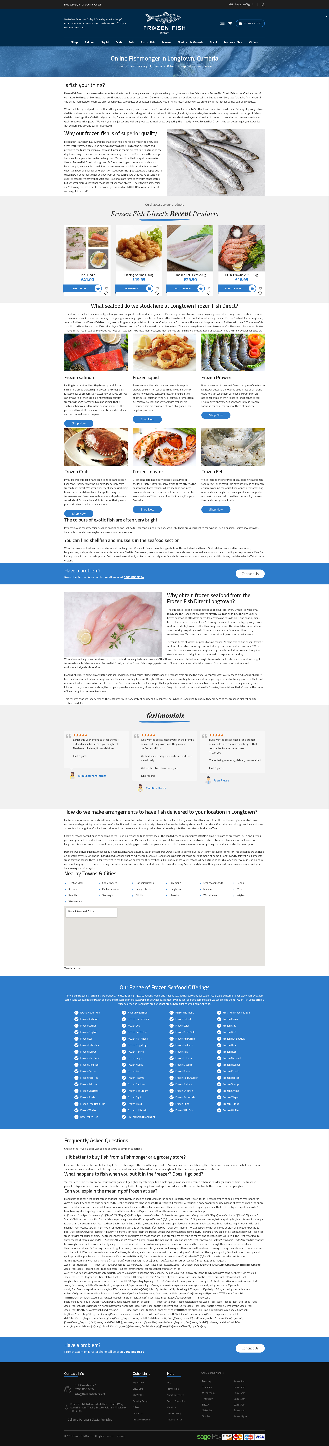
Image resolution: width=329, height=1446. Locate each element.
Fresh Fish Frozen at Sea (236, 1012)
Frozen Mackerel (232, 1058)
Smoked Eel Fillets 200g (190, 275)
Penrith (73, 895)
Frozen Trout (135, 1103)
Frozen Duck (229, 1032)
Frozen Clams (230, 1019)
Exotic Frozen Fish (90, 1012)
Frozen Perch (135, 1071)
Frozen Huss (229, 1051)
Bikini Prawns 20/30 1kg (241, 275)
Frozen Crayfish (88, 1032)
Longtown (175, 889)
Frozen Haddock (184, 1045)
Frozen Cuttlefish (137, 1032)
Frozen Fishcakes (89, 1045)
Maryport (208, 889)
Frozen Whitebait (137, 1110)
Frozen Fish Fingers (138, 1038)
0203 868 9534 (134, 187)
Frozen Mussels (183, 1064)
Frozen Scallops (183, 1084)
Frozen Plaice (182, 1071)
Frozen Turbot (231, 1103)
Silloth (139, 895)
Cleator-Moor (76, 882)
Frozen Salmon (88, 1084)
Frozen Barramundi (138, 1019)
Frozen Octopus (231, 1064)
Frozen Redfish (231, 1077)
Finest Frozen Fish (138, 1012)
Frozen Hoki (181, 1051)
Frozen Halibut (88, 1051)
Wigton (241, 895)
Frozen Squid (135, 1097)
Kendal (240, 882)
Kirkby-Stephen (144, 889)
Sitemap (120, 1436)
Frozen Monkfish (89, 1064)
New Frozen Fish (89, 1116)
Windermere (75, 901)
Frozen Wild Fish (184, 1110)
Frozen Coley (182, 1025)
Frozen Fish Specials (234, 1038)
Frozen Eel (86, 1038)
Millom (240, 889)
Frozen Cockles (88, 1025)
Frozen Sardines (136, 1084)
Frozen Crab (229, 1025)
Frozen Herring (136, 1051)
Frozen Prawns (136, 1077)
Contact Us (250, 573)
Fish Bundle (87, 275)
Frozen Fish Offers (185, 1038)
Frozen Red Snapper (186, 1077)
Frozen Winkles (231, 1110)
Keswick (73, 889)
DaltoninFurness (145, 882)
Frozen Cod (134, 1025)
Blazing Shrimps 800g (138, 275)
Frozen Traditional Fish (92, 1103)
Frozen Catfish (183, 1019)
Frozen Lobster (183, 1058)
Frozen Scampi (231, 1084)
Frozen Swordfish (185, 1097)
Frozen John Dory (89, 1058)
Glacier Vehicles (102, 1419)
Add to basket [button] (182, 288)
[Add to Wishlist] (106, 290)
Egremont (175, 882)
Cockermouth (109, 882)
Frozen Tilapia (231, 1097)
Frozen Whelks (88, 1110)
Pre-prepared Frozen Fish (142, 1116)
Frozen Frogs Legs (138, 1045)
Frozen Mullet (135, 1064)
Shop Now (79, 423)
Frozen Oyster (88, 1071)
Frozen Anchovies (89, 1019)
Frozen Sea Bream (138, 1090)
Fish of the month (185, 1012)
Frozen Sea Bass (89, 1090)
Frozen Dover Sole (185, 1032)
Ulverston (175, 895)
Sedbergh (107, 895)
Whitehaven (210, 895)
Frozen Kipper (135, 1058)
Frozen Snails (87, 1097)
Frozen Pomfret (89, 1077)
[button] (233, 1402)
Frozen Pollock (231, 1071)
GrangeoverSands (213, 882)
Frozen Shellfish (184, 1090)
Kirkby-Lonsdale (111, 889)
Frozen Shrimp (231, 1090)
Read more (79, 288)
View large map (72, 968)
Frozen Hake (230, 1045)
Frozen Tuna (182, 1103)
